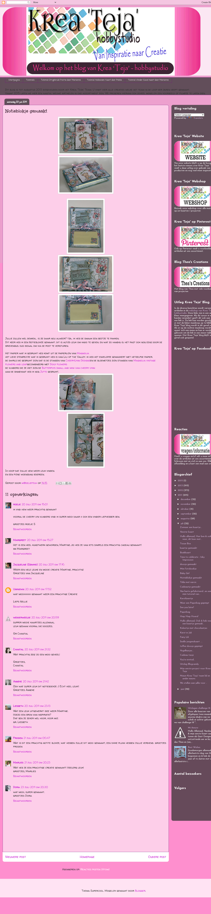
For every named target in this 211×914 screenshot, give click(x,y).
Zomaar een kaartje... (191, 527)
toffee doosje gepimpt (191, 646)
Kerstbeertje (186, 598)
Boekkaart (185, 552)
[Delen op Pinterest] (70, 483)
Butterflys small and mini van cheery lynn (68, 368)
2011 (180, 495)
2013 (180, 485)
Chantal (18, 649)
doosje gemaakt (188, 564)
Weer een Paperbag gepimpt (194, 603)
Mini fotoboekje (188, 569)
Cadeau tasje (187, 655)
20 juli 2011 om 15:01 (35, 504)
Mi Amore (193, 728)
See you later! (187, 607)
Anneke (17, 681)
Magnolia (83, 353)
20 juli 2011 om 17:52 (38, 589)
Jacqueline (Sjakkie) (25, 564)
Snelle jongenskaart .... (191, 641)
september (186, 514)
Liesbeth (18, 706)
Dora (16, 787)
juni (183, 689)
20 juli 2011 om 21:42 (36, 681)
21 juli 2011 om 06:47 (37, 738)
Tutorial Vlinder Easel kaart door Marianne (148, 80)
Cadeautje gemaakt (190, 587)
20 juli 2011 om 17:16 (51, 564)
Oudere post (157, 857)
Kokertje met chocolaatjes (193, 628)
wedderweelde (21, 617)
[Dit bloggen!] (60, 483)
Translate (198, 118)
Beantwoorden (22, 529)
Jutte (43, 371)
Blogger (140, 890)
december (186, 499)
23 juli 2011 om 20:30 (34, 787)
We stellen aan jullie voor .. (193, 683)
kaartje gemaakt (188, 548)
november (186, 504)
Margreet (19, 540)
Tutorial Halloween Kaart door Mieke (104, 80)
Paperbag (185, 612)
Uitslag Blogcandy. (189, 664)
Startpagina (14, 80)
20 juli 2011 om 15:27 (40, 540)
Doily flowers (58, 364)
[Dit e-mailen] (57, 483)
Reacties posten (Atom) (94, 869)
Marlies (18, 762)
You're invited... (187, 659)
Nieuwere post (15, 857)
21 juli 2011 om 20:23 (37, 762)
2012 (180, 490)
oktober (185, 509)
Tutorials (30, 80)
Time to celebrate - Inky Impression (192, 558)
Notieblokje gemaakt (191, 578)
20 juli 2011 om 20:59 (45, 617)
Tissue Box (185, 543)
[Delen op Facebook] (66, 483)
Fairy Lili (184, 637)
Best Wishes (194, 747)
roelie (17, 504)
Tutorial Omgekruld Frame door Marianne (61, 80)
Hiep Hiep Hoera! (189, 616)
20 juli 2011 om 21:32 (37, 649)
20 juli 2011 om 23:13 (37, 706)
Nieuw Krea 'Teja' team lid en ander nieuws (195, 677)
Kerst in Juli (186, 633)
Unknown (18, 589)
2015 (180, 480)
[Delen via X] (63, 483)
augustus (185, 518)
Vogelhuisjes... (187, 650)
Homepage (87, 857)
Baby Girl (184, 573)
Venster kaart (187, 532)
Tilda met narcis (188, 582)
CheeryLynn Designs (78, 360)
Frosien (18, 738)
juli (182, 523)
